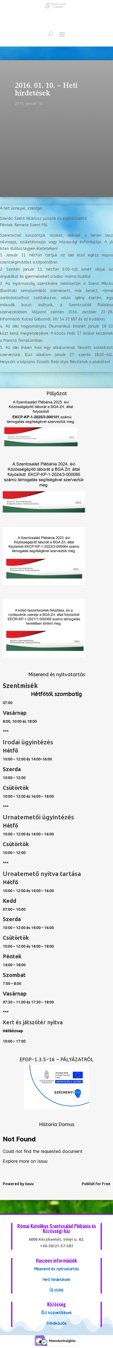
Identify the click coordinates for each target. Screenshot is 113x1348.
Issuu (29, 1184)
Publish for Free (96, 1184)
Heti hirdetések (56, 1279)
